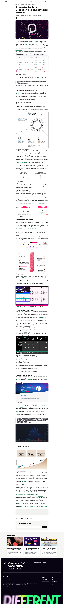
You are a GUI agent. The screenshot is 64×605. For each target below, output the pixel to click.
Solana (25, 332)
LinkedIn (21, 518)
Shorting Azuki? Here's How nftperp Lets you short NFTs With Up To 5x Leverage (14, 549)
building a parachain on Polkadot (22, 162)
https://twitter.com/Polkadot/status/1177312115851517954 (27, 228)
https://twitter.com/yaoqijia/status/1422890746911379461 (27, 494)
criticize (23, 481)
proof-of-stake (29, 191)
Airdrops (8, 547)
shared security (35, 193)
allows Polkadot (22, 277)
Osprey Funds (18, 379)
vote (27, 222)
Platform (37, 1)
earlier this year (44, 405)
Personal (26, 1)
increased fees (18, 93)
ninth (31, 78)
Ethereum (28, 44)
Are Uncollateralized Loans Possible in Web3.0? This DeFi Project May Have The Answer (32, 549)
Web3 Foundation (38, 86)
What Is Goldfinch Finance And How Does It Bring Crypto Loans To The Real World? (49, 549)
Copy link (30, 518)
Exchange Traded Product (21, 405)
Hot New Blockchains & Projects (30, 547)
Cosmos (41, 44)
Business (31, 1)
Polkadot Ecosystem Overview (21, 306)
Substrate (36, 232)
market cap (37, 77)
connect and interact (29, 183)
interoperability (19, 50)
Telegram (26, 518)
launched (37, 41)
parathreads (40, 496)
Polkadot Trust (29, 379)
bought (21, 407)
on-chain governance (24, 220)
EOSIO (34, 44)
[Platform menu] (39, 1)
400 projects (19, 503)
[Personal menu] (28, 1)
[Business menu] (33, 1)
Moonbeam (41, 317)
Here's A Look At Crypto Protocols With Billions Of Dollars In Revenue (33, 506)
